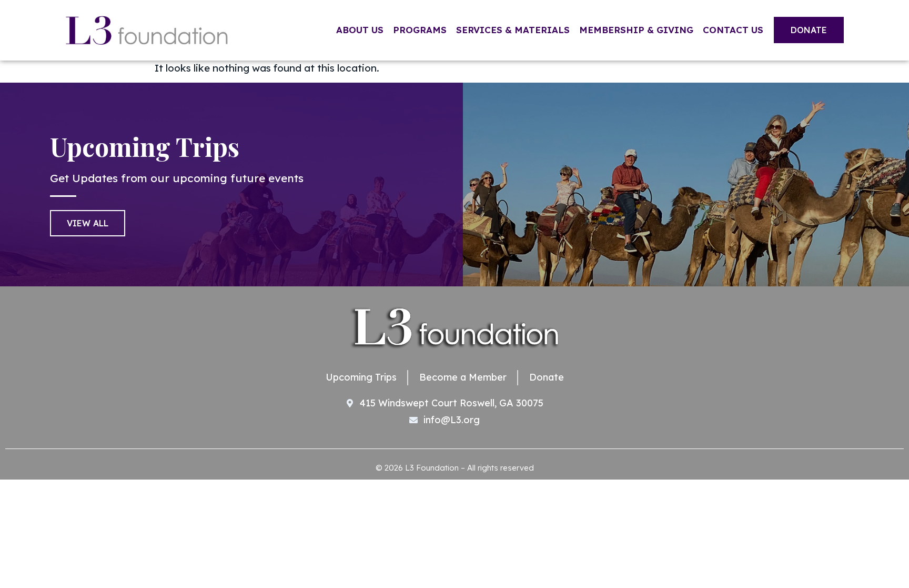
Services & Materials (513, 29)
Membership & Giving (636, 29)
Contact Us (733, 29)
